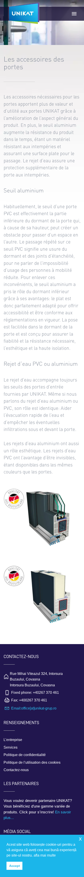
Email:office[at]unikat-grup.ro (33, 708)
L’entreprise (13, 740)
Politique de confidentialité (25, 755)
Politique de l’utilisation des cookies (32, 762)
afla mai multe (45, 855)
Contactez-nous (16, 770)
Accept (14, 866)
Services (10, 747)
